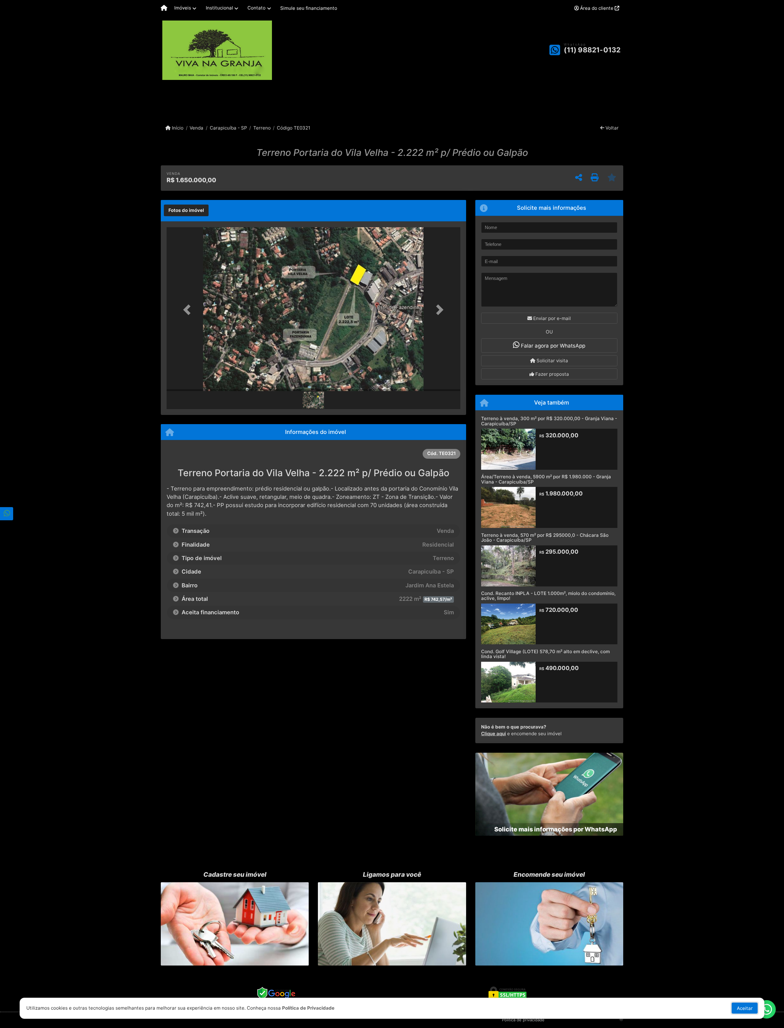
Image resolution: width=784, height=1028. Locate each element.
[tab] (186, 210)
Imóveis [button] (182, 8)
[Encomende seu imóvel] (549, 924)
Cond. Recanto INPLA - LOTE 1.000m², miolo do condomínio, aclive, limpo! (548, 595)
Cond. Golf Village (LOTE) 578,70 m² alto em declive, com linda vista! (545, 654)
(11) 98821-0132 (592, 50)
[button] (189, 310)
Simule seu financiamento (308, 8)
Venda (196, 128)
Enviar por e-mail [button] (551, 318)
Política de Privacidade (308, 1008)
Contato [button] (256, 8)
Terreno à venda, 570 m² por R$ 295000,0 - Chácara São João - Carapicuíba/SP (545, 537)
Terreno (262, 128)
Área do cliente (597, 8)
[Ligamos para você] (392, 924)
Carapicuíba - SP (228, 128)
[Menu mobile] (164, 8)
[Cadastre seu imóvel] (235, 924)
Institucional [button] (219, 8)
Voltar (611, 128)
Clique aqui (493, 733)
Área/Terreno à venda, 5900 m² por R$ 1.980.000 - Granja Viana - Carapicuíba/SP (546, 479)
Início (177, 128)
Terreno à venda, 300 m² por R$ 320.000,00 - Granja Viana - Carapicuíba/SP (549, 421)
